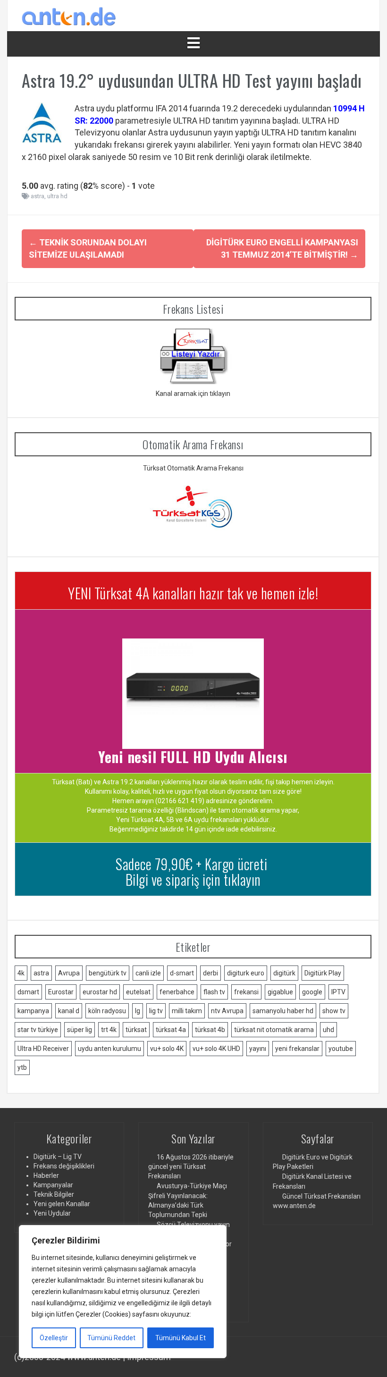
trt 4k (109, 1029)
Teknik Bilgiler (54, 1194)
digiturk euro (245, 973)
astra (37, 196)
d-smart (182, 973)
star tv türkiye (37, 1029)
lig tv (156, 1011)
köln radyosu (107, 1011)
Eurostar (61, 992)
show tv (333, 1011)
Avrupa (69, 973)
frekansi (246, 992)
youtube (340, 1048)
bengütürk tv (107, 973)
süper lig (79, 1029)
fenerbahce (177, 992)
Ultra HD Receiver (43, 1048)
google (312, 992)
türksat (136, 1029)
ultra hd (57, 196)
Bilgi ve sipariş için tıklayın (193, 879)
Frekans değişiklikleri (64, 1166)
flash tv (214, 992)
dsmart (28, 992)
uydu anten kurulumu (109, 1048)
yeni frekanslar (297, 1048)
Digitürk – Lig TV (58, 1156)
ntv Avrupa (227, 1011)
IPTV (338, 992)
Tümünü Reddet (111, 1338)
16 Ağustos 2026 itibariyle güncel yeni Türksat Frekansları (191, 1166)
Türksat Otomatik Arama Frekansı (193, 468)
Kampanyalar (53, 1185)
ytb (22, 1067)
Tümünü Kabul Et (180, 1338)
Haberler (46, 1175)
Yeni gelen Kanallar (62, 1204)
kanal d (68, 1011)
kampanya (33, 1011)
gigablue (280, 992)
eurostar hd (100, 992)
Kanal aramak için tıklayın (193, 393)
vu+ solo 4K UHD (216, 1048)
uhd (328, 1029)
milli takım (187, 1011)
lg (137, 1011)
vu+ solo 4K (167, 1048)
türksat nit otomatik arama (274, 1029)
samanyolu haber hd (282, 1011)
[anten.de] (69, 15)
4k (21, 973)
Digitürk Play (322, 973)
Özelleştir (54, 1338)
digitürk (284, 973)
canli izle (148, 973)
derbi (210, 973)
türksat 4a (171, 1029)
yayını (257, 1048)
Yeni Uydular (52, 1213)
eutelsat (138, 992)
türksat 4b (210, 1029)
